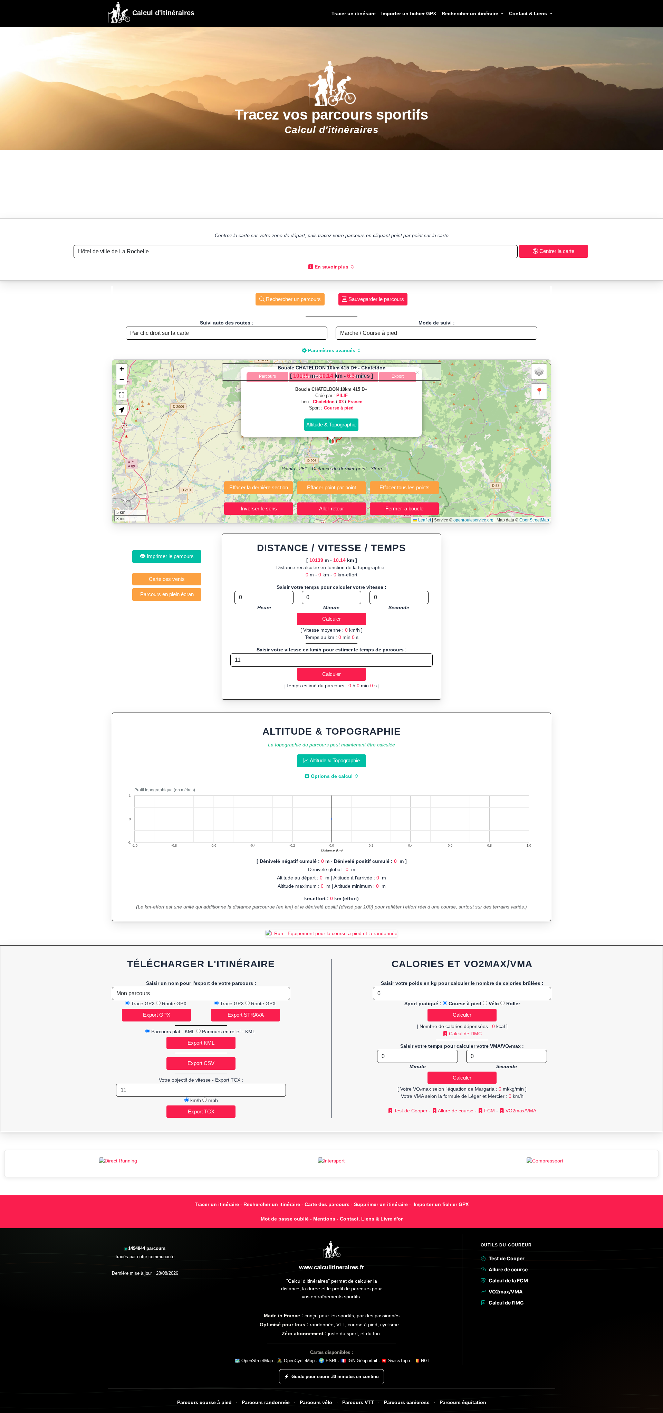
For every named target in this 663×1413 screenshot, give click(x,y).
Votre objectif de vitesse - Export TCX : (201, 1080)
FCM (489, 1110)
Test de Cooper (410, 1110)
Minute (331, 607)
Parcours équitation (463, 1402)
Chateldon (324, 401)
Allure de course (455, 1110)
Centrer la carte (556, 251)
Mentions (324, 1219)
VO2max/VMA (520, 1110)
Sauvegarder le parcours (375, 299)
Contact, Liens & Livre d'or (371, 1219)
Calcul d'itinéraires (162, 13)
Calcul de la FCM (508, 1280)
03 (341, 401)
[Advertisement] (331, 184)
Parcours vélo (316, 1402)
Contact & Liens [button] (528, 13)
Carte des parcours (327, 1204)
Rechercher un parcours (293, 299)
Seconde (398, 607)
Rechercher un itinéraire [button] (471, 13)
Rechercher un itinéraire (271, 1204)
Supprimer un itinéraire (381, 1204)
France (355, 401)
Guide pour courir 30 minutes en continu (335, 1376)
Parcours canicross (407, 1402)
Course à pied (339, 408)
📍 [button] (539, 391)
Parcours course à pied (204, 1402)
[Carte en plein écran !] (121, 394)
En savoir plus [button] (331, 267)
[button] (331, 441)
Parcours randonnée (266, 1402)
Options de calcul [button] (331, 776)
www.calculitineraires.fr (331, 1267)
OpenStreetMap (534, 520)
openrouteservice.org (473, 520)
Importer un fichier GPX (408, 13)
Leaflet (424, 520)
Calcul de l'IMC (465, 1033)
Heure (264, 607)
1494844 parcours (146, 1248)
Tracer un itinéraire (354, 13)
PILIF (342, 395)
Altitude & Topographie (334, 760)
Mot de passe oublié (285, 1219)
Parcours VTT (358, 1402)
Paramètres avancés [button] (332, 350)
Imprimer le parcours (169, 556)
